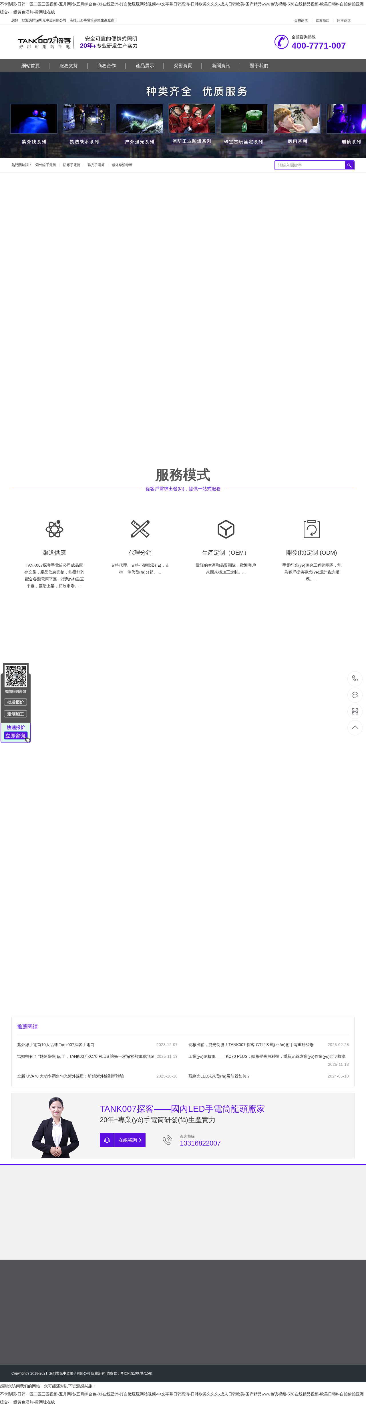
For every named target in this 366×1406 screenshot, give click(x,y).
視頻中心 (315, 1243)
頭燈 (181, 242)
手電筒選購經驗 (94, 1227)
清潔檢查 (132, 223)
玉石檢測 (330, 223)
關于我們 (259, 65)
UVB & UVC (76, 223)
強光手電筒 (96, 165)
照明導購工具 (39, 1235)
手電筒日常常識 (94, 1243)
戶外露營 (239, 223)
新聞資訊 (221, 65)
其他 (218, 242)
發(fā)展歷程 (204, 1243)
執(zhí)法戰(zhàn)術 (168, 223)
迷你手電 (304, 223)
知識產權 (315, 1235)
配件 (199, 242)
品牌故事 (204, 1227)
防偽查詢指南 (39, 1227)
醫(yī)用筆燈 (156, 242)
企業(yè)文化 (204, 1235)
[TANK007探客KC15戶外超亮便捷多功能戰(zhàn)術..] (66, 324)
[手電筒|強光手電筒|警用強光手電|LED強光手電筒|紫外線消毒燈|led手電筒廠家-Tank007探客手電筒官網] (85, 42)
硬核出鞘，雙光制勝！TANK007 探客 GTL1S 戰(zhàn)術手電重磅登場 (251, 1044)
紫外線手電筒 (45, 165)
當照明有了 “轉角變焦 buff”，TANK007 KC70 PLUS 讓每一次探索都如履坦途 (85, 1056)
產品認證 (315, 1227)
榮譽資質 (183, 65)
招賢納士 (204, 1251)
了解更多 (47, 434)
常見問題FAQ (39, 1219)
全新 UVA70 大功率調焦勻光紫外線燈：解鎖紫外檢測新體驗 (70, 1076)
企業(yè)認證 (315, 1219)
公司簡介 (204, 1219)
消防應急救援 (209, 223)
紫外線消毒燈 (122, 165)
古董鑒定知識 (149, 1235)
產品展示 (145, 65)
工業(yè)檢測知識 (149, 1251)
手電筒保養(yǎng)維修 (94, 1251)
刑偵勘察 (106, 223)
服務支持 (68, 65)
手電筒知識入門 (94, 1219)
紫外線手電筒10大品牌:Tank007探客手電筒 (55, 1044)
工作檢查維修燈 (271, 223)
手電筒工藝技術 (94, 1235)
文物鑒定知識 (149, 1219)
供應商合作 (260, 1243)
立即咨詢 (213, 758)
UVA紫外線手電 (42, 223)
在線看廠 (315, 1251)
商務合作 (107, 65)
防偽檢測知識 (149, 1227)
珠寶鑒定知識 (149, 1243)
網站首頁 (30, 65)
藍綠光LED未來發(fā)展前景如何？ (219, 1076)
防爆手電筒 (71, 165)
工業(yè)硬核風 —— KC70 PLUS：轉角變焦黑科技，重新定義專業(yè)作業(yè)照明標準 (267, 1056)
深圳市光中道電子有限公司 (69, 1373)
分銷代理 (260, 1219)
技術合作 (260, 1235)
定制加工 (260, 1227)
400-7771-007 (355, 678)
